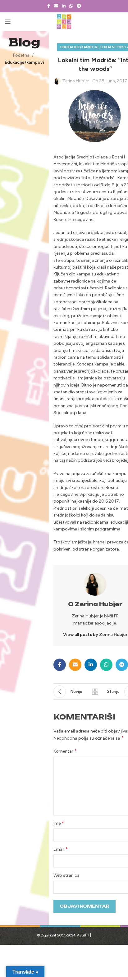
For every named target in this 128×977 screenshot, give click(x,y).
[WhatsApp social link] (71, 6)
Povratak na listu (95, 691)
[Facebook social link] (48, 6)
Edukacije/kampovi (24, 62)
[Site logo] (64, 21)
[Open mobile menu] (8, 21)
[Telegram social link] (79, 6)
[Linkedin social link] (63, 6)
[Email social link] (56, 6)
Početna (21, 55)
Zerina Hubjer (75, 81)
